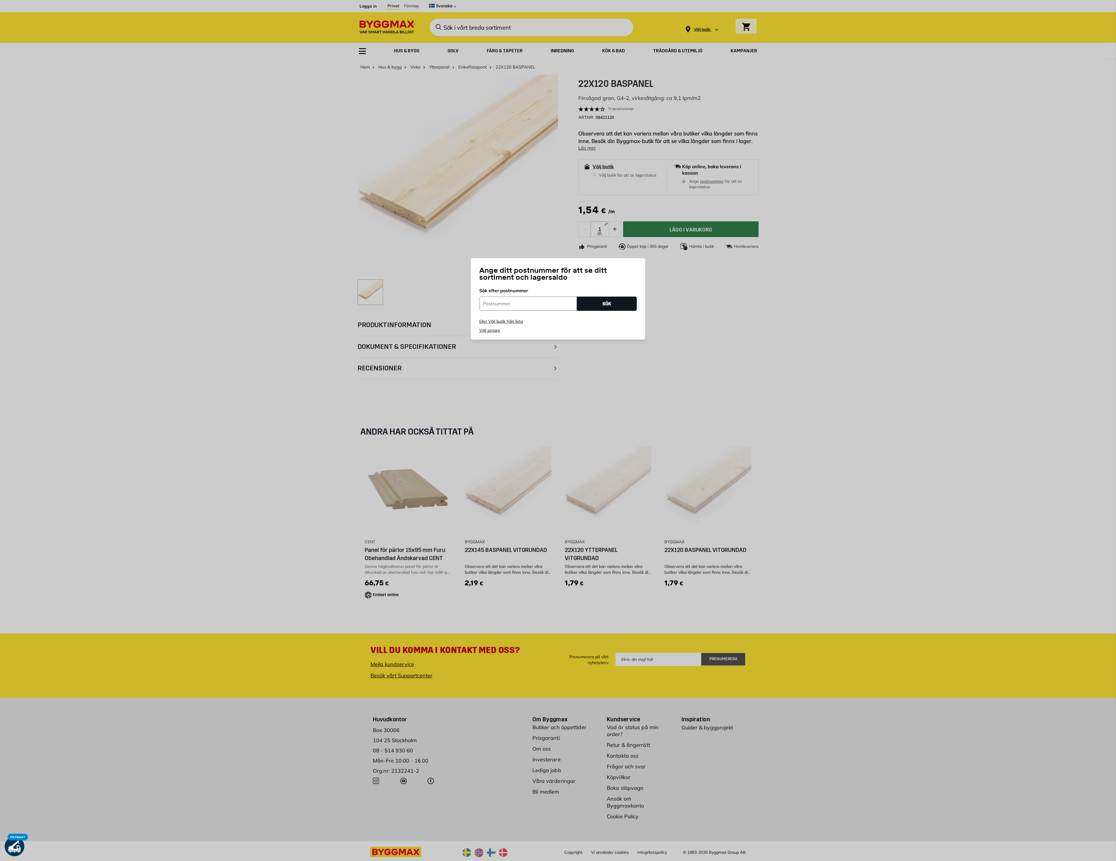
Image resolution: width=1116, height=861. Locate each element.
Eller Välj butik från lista (501, 321)
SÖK (606, 303)
